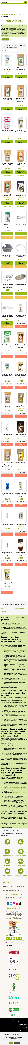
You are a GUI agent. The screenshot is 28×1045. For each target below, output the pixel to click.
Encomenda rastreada (7, 845)
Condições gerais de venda (21, 1030)
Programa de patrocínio (20, 865)
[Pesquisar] (25, 2)
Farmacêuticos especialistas (7, 855)
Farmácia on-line (4, 14)
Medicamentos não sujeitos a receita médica (21, 876)
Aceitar (11, 1042)
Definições (17, 1042)
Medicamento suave (13, 14)
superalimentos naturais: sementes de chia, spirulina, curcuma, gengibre (15, 793)
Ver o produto (21, 323)
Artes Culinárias (5, 39)
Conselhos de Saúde (22, 1021)
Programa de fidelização (7, 875)
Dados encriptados (7, 865)
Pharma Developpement (21, 608)
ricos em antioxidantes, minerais (13, 787)
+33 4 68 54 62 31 (14, 917)
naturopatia (21, 14)
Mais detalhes (4, 35)
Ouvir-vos (21, 845)
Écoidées (3, 608)
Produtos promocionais (12, 47)
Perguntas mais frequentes (20, 855)
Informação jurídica (23, 1024)
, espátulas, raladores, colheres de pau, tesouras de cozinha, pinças (15, 649)
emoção (17, 818)
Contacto (25, 1027)
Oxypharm (3, 611)
